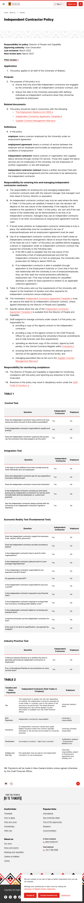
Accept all (30, 895)
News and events (11, 848)
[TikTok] (19, 898)
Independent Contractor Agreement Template (38, 116)
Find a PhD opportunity (52, 822)
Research (47, 826)
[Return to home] (14, 4)
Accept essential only (48, 895)
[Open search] (81, 4)
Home (6, 12)
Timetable (8, 814)
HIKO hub (8, 831)
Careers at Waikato (11, 856)
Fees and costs (10, 822)
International (48, 814)
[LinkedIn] (15, 898)
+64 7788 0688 (51, 850)
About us (12, 12)
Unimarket (67, 346)
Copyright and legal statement (16, 890)
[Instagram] (10, 898)
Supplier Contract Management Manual (35, 120)
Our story (8, 844)
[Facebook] (5, 898)
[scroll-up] (78, 783)
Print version (10, 60)
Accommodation (49, 831)
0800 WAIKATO (51, 842)
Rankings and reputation (14, 852)
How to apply (9, 818)
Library (7, 861)
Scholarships (9, 826)
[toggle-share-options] (11, 783)
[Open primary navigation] (3, 4)
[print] (6, 783)
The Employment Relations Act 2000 (33, 112)
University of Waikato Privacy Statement (39, 889)
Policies (22, 12)
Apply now (72, 4)
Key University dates (51, 818)
